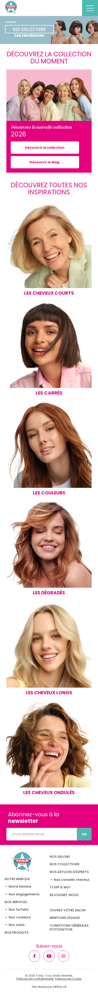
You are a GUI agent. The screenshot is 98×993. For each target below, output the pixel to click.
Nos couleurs (20, 917)
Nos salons (60, 856)
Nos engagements (24, 894)
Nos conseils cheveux (71, 879)
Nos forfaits (18, 909)
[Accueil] (22, 861)
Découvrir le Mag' (45, 162)
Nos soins (17, 925)
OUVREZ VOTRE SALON (67, 910)
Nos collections (64, 864)
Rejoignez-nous (64, 895)
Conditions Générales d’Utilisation (69, 927)
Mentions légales (65, 917)
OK (84, 834)
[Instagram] (63, 956)
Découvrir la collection (44, 147)
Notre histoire (20, 886)
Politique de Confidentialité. (35, 978)
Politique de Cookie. (68, 978)
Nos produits (16, 932)
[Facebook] (34, 956)
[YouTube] (49, 956)
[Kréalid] (59, 986)
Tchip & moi (60, 887)
